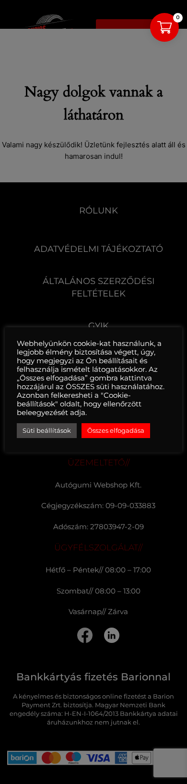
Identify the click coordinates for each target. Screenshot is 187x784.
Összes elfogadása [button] (115, 430)
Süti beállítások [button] (47, 430)
